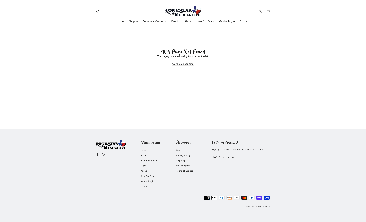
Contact (245, 21)
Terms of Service (184, 171)
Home (120, 21)
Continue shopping (183, 63)
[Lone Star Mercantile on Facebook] (97, 154)
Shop (132, 21)
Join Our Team (205, 21)
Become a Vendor (153, 21)
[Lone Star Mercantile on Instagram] (103, 154)
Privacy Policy (183, 155)
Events (175, 21)
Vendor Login (227, 21)
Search (179, 150)
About (188, 21)
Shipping (180, 160)
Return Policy (183, 165)
